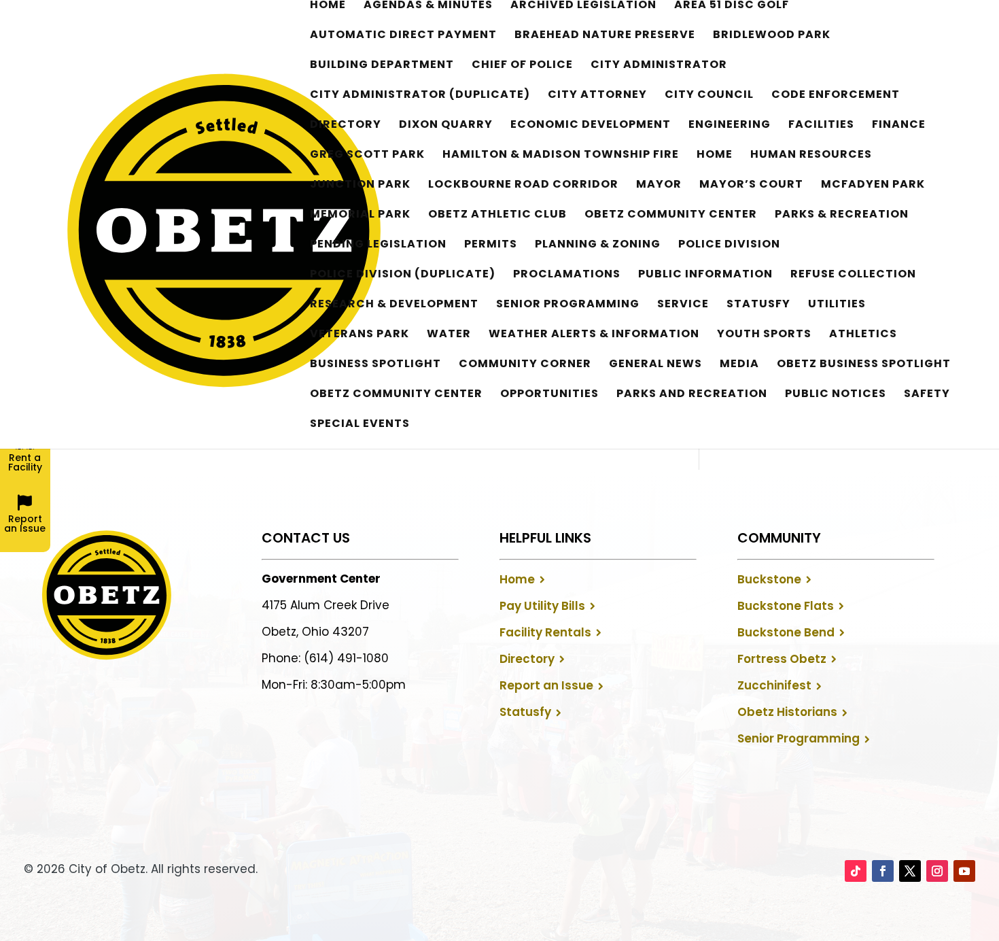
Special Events (360, 425)
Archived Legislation (583, 6)
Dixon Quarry (446, 126)
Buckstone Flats (785, 606)
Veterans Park (359, 335)
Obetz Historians (787, 712)
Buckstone (769, 579)
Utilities (837, 305)
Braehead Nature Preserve (604, 36)
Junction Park (360, 185)
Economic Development (590, 126)
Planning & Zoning (598, 245)
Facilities (821, 126)
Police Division (729, 245)
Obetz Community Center (670, 215)
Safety (927, 395)
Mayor (659, 185)
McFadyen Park (873, 185)
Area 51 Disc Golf (731, 6)
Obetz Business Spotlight (864, 365)
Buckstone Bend (786, 632)
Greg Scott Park (367, 156)
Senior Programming (567, 305)
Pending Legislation (378, 245)
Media (739, 365)
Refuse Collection (853, 275)
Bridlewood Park (771, 36)
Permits (490, 245)
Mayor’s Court (751, 185)
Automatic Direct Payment (403, 36)
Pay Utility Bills (542, 606)
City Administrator (659, 66)
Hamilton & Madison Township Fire (560, 156)
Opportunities (549, 395)
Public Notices (835, 395)
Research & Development (394, 305)
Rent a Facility (25, 462)
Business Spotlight (375, 365)
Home (328, 6)
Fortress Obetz (781, 659)
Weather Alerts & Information (594, 335)
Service (683, 305)
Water (449, 335)
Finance (899, 126)
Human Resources (811, 156)
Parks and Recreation (691, 395)
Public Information (705, 275)
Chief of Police (522, 66)
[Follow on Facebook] (883, 871)
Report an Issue (546, 685)
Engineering (729, 126)
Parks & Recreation (842, 215)
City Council (709, 96)
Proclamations (566, 275)
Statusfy (758, 305)
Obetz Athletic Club (497, 215)
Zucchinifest (774, 685)
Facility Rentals (545, 632)
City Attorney (597, 96)
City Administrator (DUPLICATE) (420, 96)
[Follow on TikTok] (855, 871)
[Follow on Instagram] (937, 871)
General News (655, 365)
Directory (345, 126)
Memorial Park (360, 215)
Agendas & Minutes (428, 6)
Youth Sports (764, 335)
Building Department (382, 66)
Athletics (863, 335)
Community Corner (525, 365)
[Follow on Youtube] (964, 871)
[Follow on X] (910, 871)
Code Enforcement (835, 96)
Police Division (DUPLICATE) (402, 275)
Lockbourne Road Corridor (523, 185)
